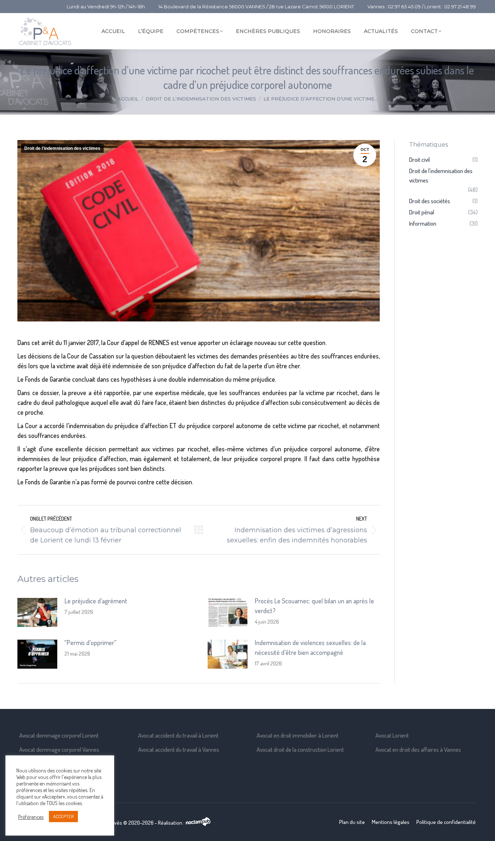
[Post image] (37, 612)
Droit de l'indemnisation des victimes (62, 148)
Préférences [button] (30, 816)
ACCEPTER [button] (63, 816)
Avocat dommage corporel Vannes (59, 749)
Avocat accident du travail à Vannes (178, 749)
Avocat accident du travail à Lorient (178, 735)
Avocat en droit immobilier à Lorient (297, 735)
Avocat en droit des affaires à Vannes (418, 749)
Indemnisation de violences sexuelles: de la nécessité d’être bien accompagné (310, 647)
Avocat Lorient (392, 735)
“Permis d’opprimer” (90, 643)
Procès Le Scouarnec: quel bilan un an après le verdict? (314, 606)
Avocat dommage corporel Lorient (59, 735)
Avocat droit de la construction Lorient (300, 749)
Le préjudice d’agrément (96, 601)
